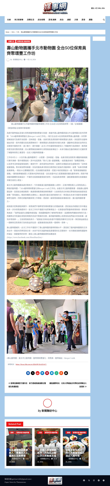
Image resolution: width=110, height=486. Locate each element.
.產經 (69, 19)
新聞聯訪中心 (18, 59)
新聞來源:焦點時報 (23, 41)
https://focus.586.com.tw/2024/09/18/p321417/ (31, 364)
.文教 (76, 19)
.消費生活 (30, 19)
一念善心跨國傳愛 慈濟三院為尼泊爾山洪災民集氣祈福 (48, 452)
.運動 (91, 19)
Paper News (9, 482)
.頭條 (12, 432)
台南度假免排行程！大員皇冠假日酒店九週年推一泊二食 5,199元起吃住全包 (76, 455)
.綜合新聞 (41, 19)
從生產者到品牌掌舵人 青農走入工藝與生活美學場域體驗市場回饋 (18, 454)
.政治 (62, 19)
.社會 (9, 19)
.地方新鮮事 (18, 19)
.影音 (83, 19)
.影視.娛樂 (52, 19)
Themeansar (21, 482)
